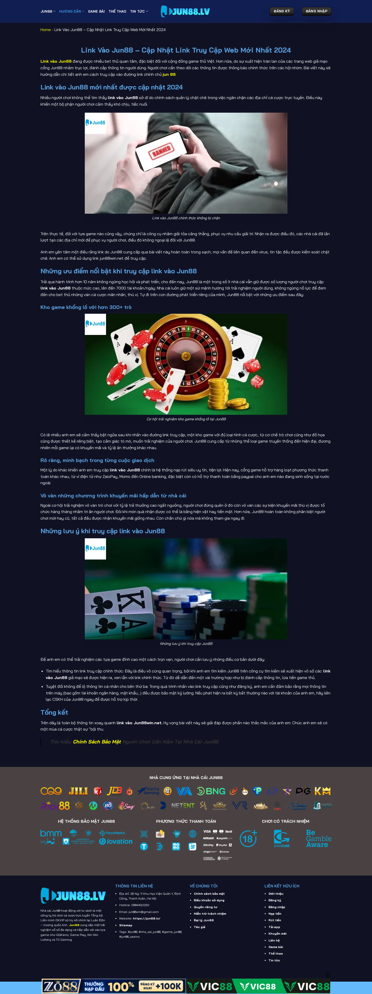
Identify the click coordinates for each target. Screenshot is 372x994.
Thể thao (275, 953)
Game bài (275, 947)
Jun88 (46, 11)
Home (45, 29)
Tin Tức (137, 11)
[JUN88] (186, 11)
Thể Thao (118, 11)
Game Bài (96, 11)
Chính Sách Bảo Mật (97, 742)
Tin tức (274, 960)
